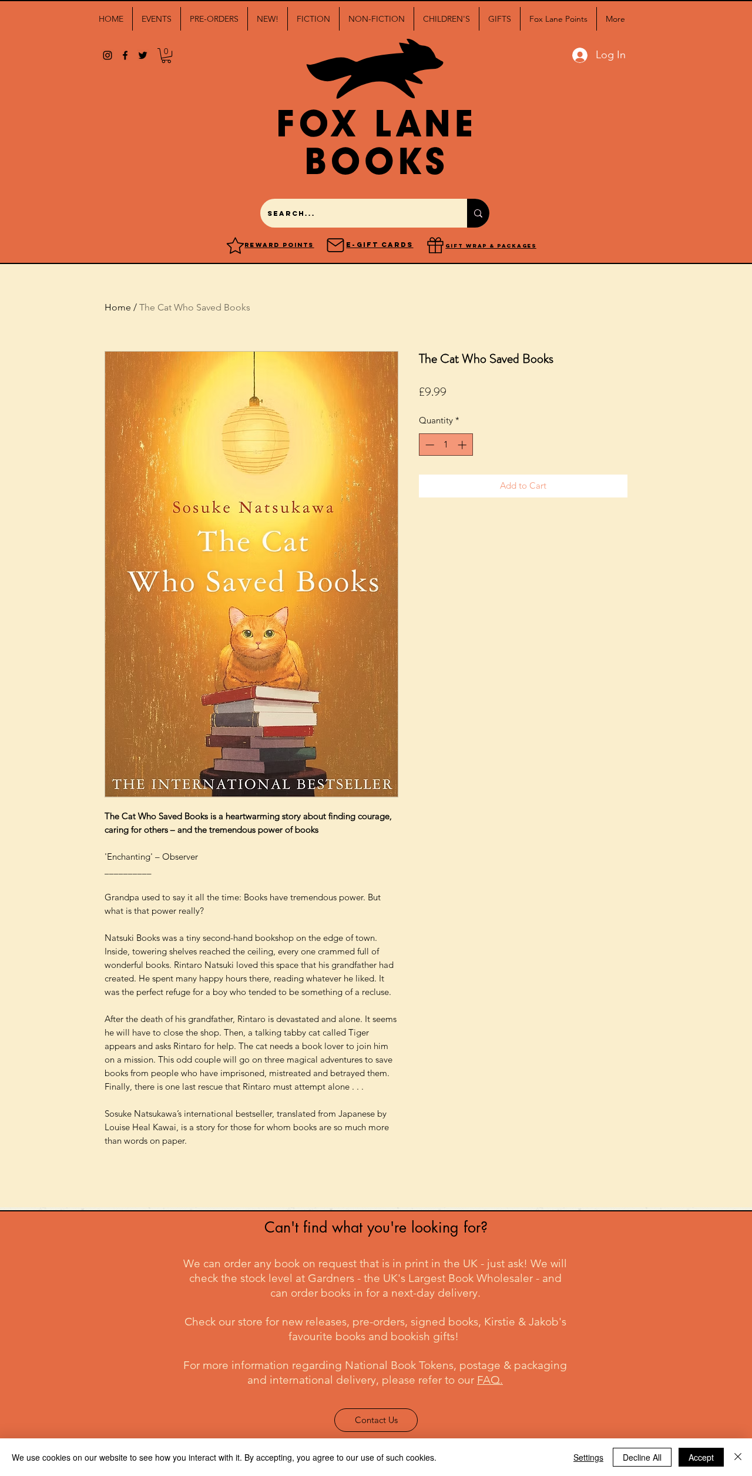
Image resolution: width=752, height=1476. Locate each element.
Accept (701, 1457)
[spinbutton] (445, 445)
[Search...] (478, 213)
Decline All (642, 1457)
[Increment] (463, 445)
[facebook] (125, 55)
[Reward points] (235, 245)
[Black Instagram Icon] (107, 55)
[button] (156, 19)
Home (118, 307)
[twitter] (143, 55)
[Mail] (335, 245)
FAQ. (490, 1380)
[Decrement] (429, 445)
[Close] (738, 1457)
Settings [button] (588, 1457)
